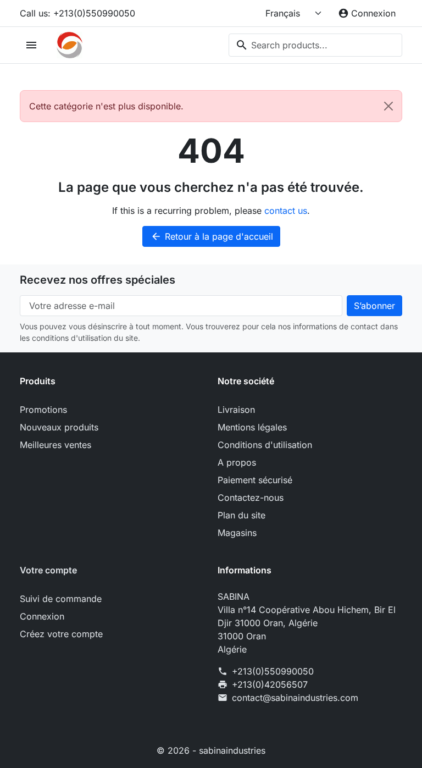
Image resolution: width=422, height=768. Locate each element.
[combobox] (315, 45)
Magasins (237, 532)
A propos (237, 462)
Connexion (42, 616)
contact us (285, 210)
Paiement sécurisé (255, 479)
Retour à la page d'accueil (212, 236)
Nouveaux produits (59, 427)
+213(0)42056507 (270, 684)
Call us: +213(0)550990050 (77, 13)
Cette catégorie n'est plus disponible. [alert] (106, 106)
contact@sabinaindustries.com (295, 697)
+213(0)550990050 (273, 671)
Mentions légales (252, 427)
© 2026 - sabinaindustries (211, 750)
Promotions (43, 409)
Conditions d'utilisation (265, 444)
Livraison (236, 409)
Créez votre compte (61, 633)
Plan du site (241, 515)
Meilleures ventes (55, 444)
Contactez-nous (251, 497)
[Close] (388, 106)
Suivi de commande (61, 598)
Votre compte (48, 570)
